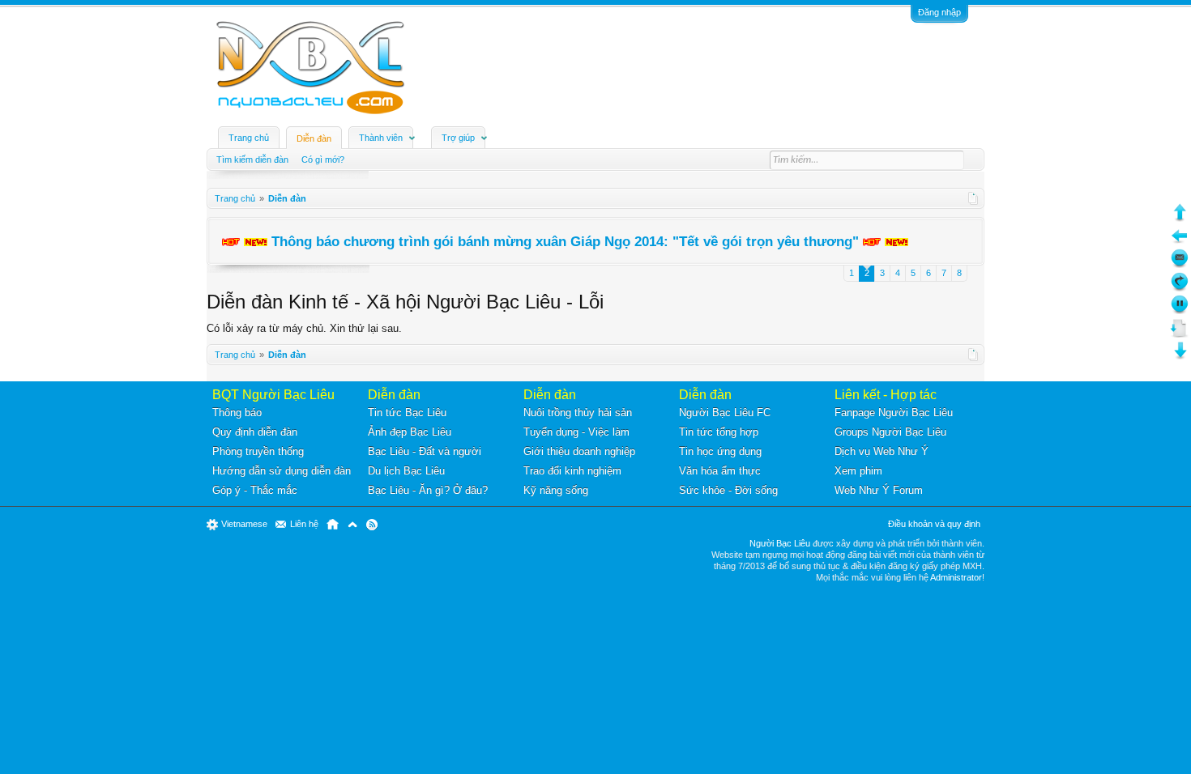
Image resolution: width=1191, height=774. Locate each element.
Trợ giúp (458, 137)
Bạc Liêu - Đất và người (424, 451)
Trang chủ (248, 137)
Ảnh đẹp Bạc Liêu (409, 432)
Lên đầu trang (352, 524)
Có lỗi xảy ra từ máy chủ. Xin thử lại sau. (304, 328)
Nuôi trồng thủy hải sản (577, 412)
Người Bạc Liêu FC (725, 412)
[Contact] (1179, 264)
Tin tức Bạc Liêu (407, 412)
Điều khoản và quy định (934, 524)
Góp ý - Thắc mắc (254, 490)
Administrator (956, 577)
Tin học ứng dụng (720, 451)
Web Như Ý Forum (879, 490)
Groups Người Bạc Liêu (890, 432)
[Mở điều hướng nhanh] (973, 198)
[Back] (1179, 242)
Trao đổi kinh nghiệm (572, 471)
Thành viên (381, 137)
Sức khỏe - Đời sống (728, 490)
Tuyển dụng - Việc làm (576, 432)
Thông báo (237, 412)
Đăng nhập (939, 12)
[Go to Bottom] (1179, 357)
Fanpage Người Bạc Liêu (894, 412)
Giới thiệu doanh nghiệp (579, 451)
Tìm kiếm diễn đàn (252, 159)
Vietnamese (244, 524)
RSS (372, 524)
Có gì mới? (322, 159)
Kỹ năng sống (555, 490)
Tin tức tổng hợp (718, 432)
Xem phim (858, 471)
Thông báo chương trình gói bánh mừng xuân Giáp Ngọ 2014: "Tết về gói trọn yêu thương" (565, 241)
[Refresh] (1179, 288)
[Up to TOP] (1179, 218)
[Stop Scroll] (1179, 310)
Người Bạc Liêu (779, 543)
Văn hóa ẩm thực (720, 471)
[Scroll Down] (1179, 334)
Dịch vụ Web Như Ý (881, 451)
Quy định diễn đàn (254, 432)
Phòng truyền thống (258, 451)
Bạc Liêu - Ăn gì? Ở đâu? (428, 490)
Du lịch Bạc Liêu (406, 471)
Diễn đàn (314, 138)
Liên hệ (304, 524)
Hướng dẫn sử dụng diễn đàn (281, 471)
